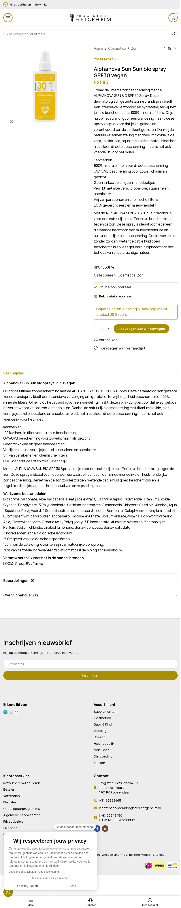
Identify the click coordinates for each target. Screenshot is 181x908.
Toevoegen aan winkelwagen (141, 328)
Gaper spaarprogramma (21, 808)
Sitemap (158, 855)
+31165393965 (110, 800)
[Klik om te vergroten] (12, 121)
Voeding (100, 730)
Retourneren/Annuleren (21, 783)
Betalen (9, 789)
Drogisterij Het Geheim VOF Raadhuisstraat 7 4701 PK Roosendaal (119, 788)
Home (98, 48)
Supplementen (105, 711)
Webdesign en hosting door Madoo (126, 855)
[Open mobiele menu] (8, 17)
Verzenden (11, 795)
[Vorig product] (164, 48)
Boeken (100, 737)
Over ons (10, 827)
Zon (134, 48)
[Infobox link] (58, 4)
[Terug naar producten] (169, 48)
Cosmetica (117, 48)
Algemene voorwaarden (22, 815)
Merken (99, 762)
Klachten (10, 802)
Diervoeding (103, 756)
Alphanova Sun (106, 58)
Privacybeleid (13, 821)
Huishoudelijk (104, 743)
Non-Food (101, 750)
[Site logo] (90, 17)
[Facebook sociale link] (97, 828)
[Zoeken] (173, 34)
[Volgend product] (175, 48)
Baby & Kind (103, 724)
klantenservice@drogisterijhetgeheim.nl (130, 808)
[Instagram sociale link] (105, 828)
